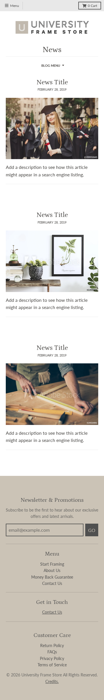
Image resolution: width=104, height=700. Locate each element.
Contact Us (52, 583)
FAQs (52, 651)
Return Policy (52, 645)
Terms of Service (52, 664)
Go (91, 530)
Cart (92, 5)
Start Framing (52, 564)
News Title (52, 82)
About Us (52, 570)
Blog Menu (50, 65)
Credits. (52, 681)
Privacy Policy (52, 658)
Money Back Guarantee (52, 577)
